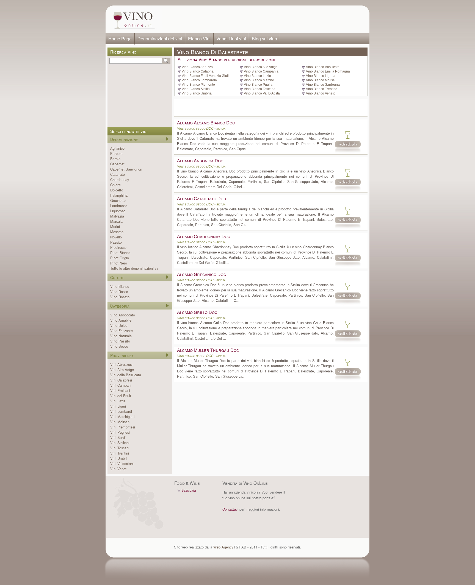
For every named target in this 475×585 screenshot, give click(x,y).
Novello (116, 236)
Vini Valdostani (122, 463)
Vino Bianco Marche (259, 80)
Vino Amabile (120, 320)
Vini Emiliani (120, 390)
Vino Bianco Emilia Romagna (328, 71)
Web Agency (223, 547)
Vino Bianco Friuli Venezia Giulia (206, 76)
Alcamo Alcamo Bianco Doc (206, 122)
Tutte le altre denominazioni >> (134, 268)
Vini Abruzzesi (121, 364)
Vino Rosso (119, 291)
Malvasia (117, 216)
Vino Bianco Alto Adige (261, 67)
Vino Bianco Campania (261, 71)
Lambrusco (118, 205)
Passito (116, 242)
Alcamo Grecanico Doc (201, 274)
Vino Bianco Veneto (320, 93)
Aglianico (117, 148)
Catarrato (117, 174)
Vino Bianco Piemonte (198, 85)
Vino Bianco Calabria (198, 71)
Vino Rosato (119, 296)
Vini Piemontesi (122, 427)
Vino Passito (120, 341)
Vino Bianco (119, 286)
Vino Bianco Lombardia (199, 80)
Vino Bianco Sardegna (323, 85)
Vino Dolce (118, 325)
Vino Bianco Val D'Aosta (262, 93)
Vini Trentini (119, 453)
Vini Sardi (118, 437)
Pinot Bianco (120, 252)
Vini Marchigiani (122, 416)
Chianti (115, 184)
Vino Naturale (121, 335)
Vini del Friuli (120, 395)
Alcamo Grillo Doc (197, 312)
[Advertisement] (264, 19)
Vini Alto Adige (122, 369)
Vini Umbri (118, 458)
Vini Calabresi (121, 380)
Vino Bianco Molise (320, 80)
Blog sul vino (264, 38)
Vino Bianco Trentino (321, 89)
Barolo (115, 158)
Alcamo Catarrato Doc (201, 198)
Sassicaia (188, 490)
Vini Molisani (120, 421)
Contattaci (230, 509)
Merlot (115, 226)
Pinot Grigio (119, 257)
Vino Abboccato (122, 314)
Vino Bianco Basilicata (322, 67)
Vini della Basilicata (125, 374)
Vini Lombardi (121, 411)
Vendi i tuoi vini (231, 38)
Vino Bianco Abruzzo (197, 67)
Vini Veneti (118, 468)
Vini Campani (120, 385)
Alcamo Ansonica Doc (200, 160)
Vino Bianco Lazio (257, 76)
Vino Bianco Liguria (320, 76)
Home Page (120, 38)
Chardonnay (119, 179)
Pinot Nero (118, 263)
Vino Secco (119, 346)
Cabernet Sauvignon (126, 169)
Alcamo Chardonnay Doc (203, 236)
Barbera (116, 153)
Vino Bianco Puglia (258, 85)
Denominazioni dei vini (159, 38)
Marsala (116, 221)
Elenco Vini (199, 38)
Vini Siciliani (119, 442)
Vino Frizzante (121, 330)
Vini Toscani (119, 447)
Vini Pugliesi (120, 432)
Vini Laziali (118, 400)
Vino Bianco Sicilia (196, 89)
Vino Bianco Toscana (259, 89)
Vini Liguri (118, 406)
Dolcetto (116, 190)
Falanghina (119, 195)
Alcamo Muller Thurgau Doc (208, 350)
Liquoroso (117, 210)
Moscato (116, 231)
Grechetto (118, 200)
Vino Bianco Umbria (197, 93)
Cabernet (117, 163)
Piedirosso (118, 247)
